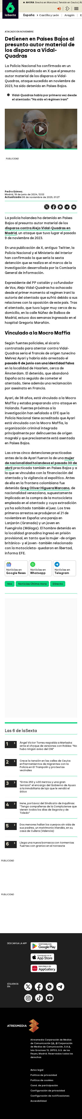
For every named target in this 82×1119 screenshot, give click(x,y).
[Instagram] (28, 1001)
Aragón (69, 15)
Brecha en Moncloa (46, 2)
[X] (46, 208)
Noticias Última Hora (32, 584)
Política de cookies (41, 1080)
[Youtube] (50, 1001)
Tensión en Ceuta (68, 2)
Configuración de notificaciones (49, 1095)
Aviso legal (36, 1070)
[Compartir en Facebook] (53, 208)
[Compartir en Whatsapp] (60, 208)
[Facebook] (39, 990)
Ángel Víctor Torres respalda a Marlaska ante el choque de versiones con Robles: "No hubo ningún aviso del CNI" (48, 746)
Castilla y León (49, 15)
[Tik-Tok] (39, 1001)
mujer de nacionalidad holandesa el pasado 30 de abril (41, 463)
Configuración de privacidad (47, 1090)
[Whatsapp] (49, 990)
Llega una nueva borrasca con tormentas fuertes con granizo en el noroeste (47, 844)
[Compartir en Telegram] (67, 208)
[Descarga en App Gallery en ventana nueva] (43, 971)
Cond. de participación (44, 1085)
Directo (58, 584)
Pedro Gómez (13, 191)
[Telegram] (60, 990)
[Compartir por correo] (73, 208)
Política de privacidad (43, 1075)
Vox (9, 584)
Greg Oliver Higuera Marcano (44, 488)
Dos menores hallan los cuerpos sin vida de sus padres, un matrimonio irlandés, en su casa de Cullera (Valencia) (47, 827)
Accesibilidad (38, 1101)
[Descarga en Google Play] (43, 949)
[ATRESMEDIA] (41, 1026)
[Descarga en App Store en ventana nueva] (42, 960)
